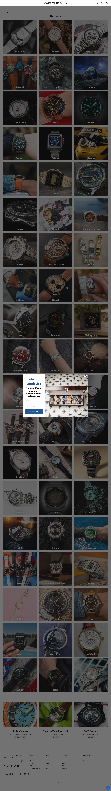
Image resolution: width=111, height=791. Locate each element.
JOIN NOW (34, 412)
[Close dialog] (86, 375)
